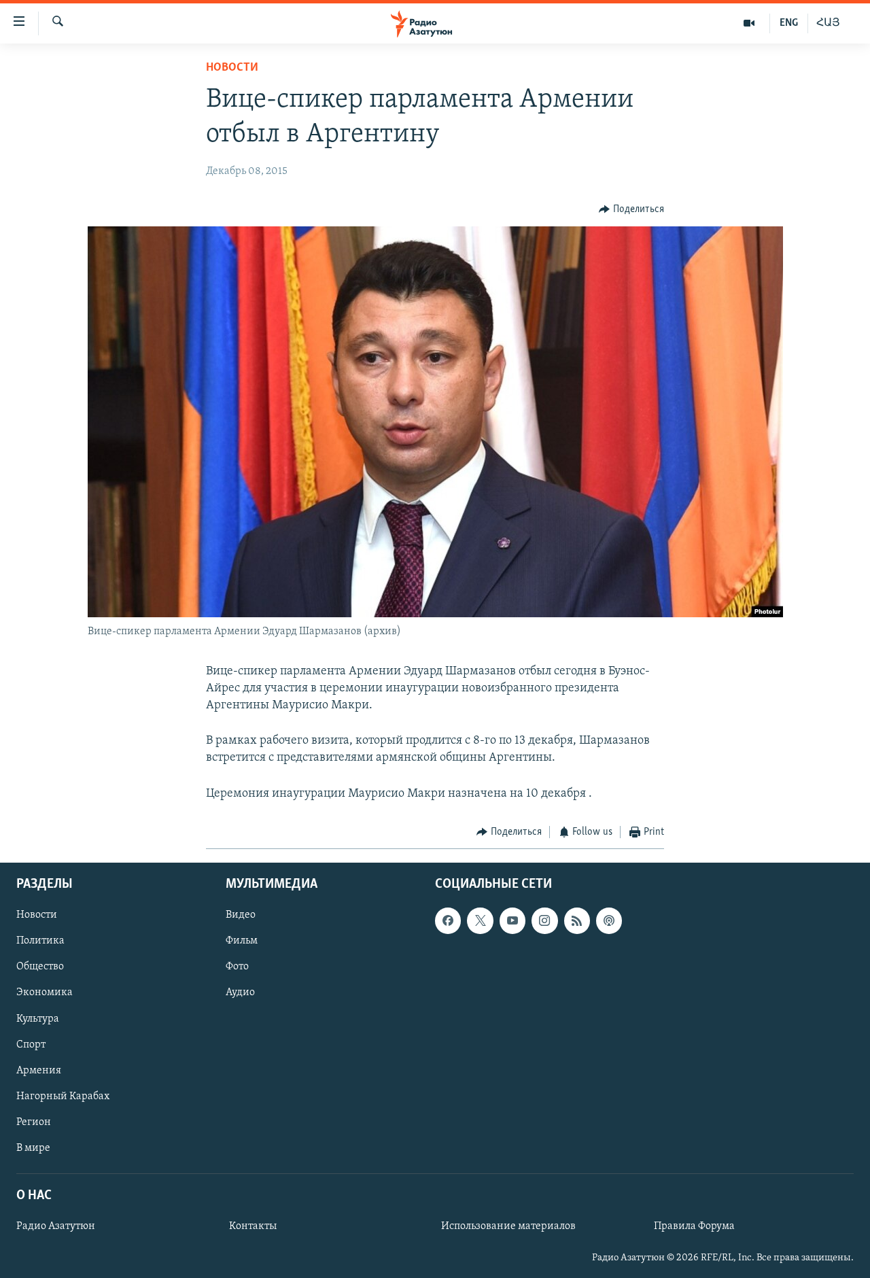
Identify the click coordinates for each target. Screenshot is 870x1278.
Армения (38, 1070)
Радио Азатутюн (55, 1226)
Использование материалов (508, 1226)
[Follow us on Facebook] (448, 921)
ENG (789, 23)
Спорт (31, 1044)
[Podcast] (609, 921)
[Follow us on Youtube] (512, 921)
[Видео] (749, 23)
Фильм (242, 941)
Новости (232, 68)
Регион (33, 1122)
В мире (33, 1148)
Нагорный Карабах (62, 1096)
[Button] (631, 209)
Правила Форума (694, 1226)
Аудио (240, 993)
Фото (237, 967)
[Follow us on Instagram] (544, 921)
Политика (40, 941)
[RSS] (577, 921)
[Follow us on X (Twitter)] (480, 921)
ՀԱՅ (828, 23)
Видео (241, 915)
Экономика (44, 993)
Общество (40, 967)
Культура (37, 1019)
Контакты (253, 1226)
